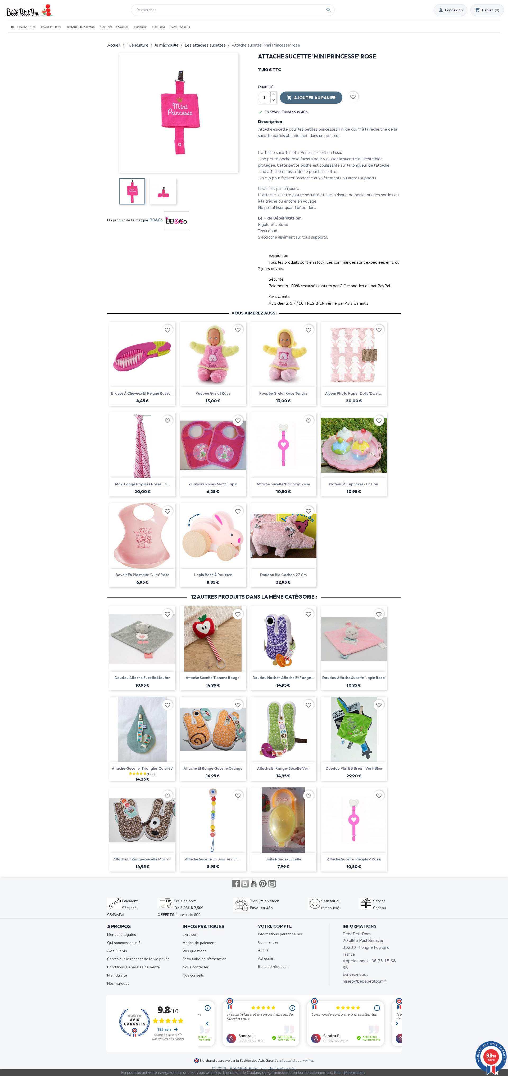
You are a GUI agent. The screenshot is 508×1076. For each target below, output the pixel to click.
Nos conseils (193, 975)
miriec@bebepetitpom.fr (365, 981)
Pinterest (263, 884)
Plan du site (117, 975)
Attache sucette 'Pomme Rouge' (213, 677)
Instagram (272, 884)
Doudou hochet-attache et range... (283, 677)
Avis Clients (117, 951)
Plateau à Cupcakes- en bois (354, 484)
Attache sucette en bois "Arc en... (213, 859)
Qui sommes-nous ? (123, 942)
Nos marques (118, 983)
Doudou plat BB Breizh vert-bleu (354, 768)
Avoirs (263, 950)
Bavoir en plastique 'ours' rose (142, 574)
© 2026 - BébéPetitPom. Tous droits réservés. (254, 1068)
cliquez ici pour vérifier (296, 1060)
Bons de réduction (273, 966)
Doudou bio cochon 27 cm (283, 574)
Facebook (236, 884)
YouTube (254, 884)
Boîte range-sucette (283, 859)
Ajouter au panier (311, 97)
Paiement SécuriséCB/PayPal (122, 908)
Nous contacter (195, 967)
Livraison (190, 934)
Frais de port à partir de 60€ (180, 908)
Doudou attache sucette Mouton (142, 677)
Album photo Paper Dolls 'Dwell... (353, 393)
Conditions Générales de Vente (133, 967)
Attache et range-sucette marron (142, 859)
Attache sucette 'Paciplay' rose (283, 484)
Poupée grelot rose (213, 393)
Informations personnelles (280, 934)
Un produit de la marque (127, 220)
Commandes (268, 942)
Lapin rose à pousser (213, 574)
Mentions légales (121, 934)
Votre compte (275, 926)
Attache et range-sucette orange (213, 768)
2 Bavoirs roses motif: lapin (212, 484)
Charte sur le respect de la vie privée (138, 958)
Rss (245, 884)
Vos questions (194, 951)
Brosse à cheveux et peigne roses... (142, 393)
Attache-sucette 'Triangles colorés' (142, 768)
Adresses (266, 958)
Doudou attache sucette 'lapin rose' (353, 677)
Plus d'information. (350, 1072)
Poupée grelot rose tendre (283, 393)
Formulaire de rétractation (204, 958)
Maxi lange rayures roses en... (142, 484)
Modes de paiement (199, 942)
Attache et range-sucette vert (283, 768)
